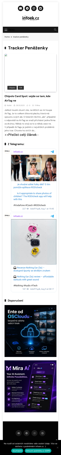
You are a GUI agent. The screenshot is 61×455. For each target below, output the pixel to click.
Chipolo (12, 88)
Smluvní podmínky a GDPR (38, 451)
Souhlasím (17, 451)
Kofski (9, 105)
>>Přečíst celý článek (21, 135)
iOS (20, 88)
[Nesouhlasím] (57, 447)
